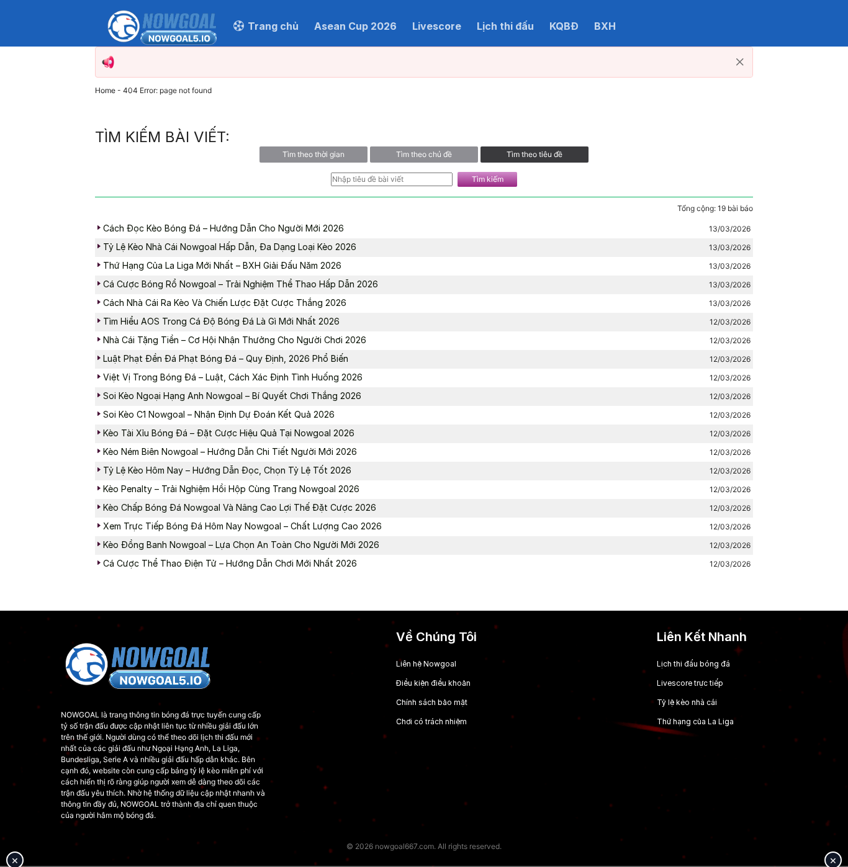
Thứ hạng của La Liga (695, 721)
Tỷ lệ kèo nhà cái (687, 702)
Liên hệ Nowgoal (426, 663)
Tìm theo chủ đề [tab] (424, 154)
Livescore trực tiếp (690, 683)
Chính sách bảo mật (431, 702)
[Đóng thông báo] (740, 62)
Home (105, 90)
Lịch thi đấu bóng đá (693, 663)
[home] (162, 25)
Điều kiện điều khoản (433, 683)
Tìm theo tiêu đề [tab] (534, 154)
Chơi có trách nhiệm (431, 721)
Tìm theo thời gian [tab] (313, 154)
